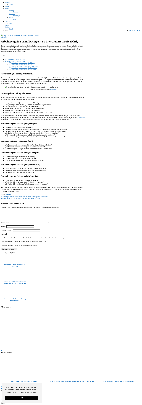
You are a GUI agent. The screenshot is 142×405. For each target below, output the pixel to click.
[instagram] (130, 31)
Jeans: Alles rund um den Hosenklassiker (21, 198)
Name (3, 226)
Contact (7, 27)
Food (10, 23)
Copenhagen (16, 16)
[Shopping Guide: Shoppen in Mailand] (24, 367)
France (11, 17)
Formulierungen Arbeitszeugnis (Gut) (22, 64)
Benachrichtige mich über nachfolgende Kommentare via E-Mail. (24, 241)
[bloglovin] (134, 31)
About (11, 29)
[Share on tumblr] (10, 195)
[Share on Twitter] (7, 195)
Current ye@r (6, 253)
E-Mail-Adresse (6, 230)
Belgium (11, 10)
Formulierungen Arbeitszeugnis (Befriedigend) (25, 66)
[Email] (137, 31)
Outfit (11, 4)
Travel (7, 8)
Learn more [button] (31, 392)
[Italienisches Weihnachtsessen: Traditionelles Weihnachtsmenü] (71, 367)
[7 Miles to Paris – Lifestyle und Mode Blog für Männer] (71, 35)
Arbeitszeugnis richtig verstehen (15, 59)
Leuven (15, 12)
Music (7, 25)
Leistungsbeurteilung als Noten (15, 61)
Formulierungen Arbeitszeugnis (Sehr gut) (23, 63)
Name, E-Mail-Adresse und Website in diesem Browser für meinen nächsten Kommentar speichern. (36, 238)
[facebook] (132, 31)
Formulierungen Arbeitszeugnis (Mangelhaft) (24, 69)
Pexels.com (53, 89)
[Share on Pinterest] (9, 195)
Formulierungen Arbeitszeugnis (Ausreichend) (24, 68)
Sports (7, 6)
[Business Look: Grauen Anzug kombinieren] (117, 367)
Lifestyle (7, 21)
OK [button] (22, 398)
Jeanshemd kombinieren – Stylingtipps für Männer (25, 197)
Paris (14, 19)
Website (3, 234)
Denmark (12, 14)
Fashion (7, 2)
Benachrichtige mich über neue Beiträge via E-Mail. (20, 245)
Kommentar (5, 223)
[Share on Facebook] (6, 195)
